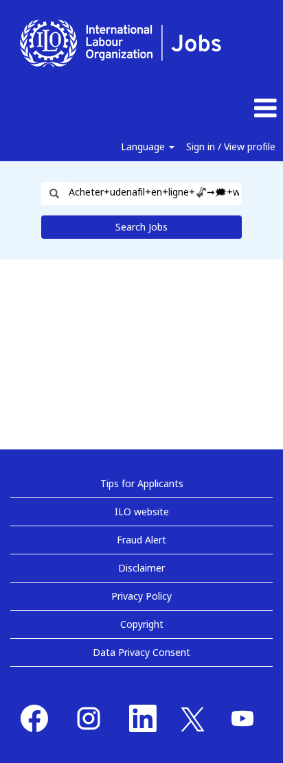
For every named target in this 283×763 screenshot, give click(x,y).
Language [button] (144, 146)
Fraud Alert (141, 539)
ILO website (142, 511)
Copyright (141, 624)
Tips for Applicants (141, 483)
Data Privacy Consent (141, 652)
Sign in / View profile (230, 146)
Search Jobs (141, 226)
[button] (236, 108)
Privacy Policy (141, 595)
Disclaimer (141, 567)
